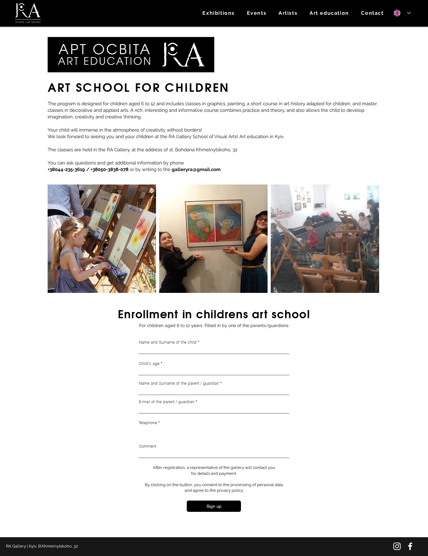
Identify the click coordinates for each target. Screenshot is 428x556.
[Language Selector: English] (400, 13)
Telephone (148, 423)
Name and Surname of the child (167, 342)
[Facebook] (410, 546)
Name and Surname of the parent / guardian (179, 383)
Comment (147, 446)
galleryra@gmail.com (196, 169)
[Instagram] (397, 546)
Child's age (149, 363)
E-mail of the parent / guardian (166, 402)
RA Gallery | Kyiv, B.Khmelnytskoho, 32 (42, 546)
